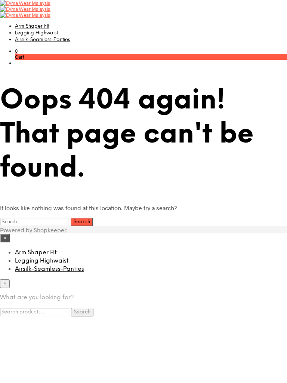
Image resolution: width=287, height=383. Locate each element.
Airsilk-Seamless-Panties (42, 39)
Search (82, 312)
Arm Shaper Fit (32, 26)
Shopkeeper (50, 229)
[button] (16, 51)
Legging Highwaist (36, 33)
